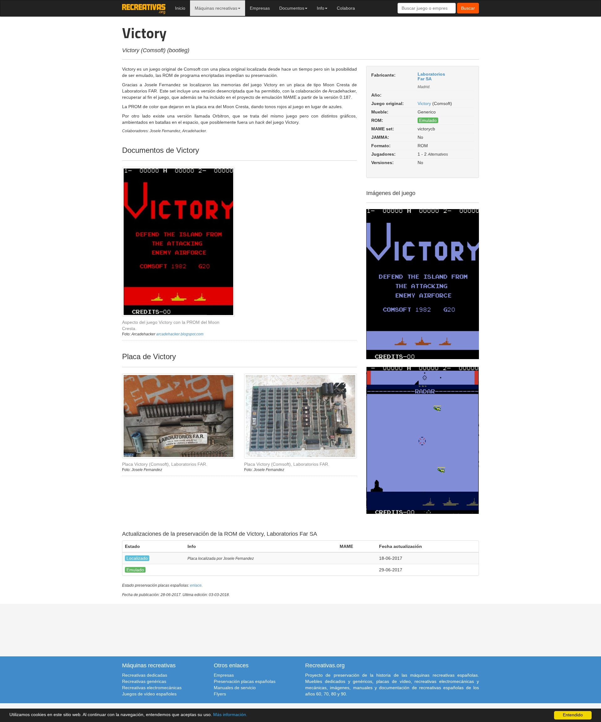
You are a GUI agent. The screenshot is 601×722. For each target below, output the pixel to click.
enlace (196, 585)
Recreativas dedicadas (144, 675)
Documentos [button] (291, 8)
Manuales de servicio (235, 687)
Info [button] (320, 8)
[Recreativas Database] (143, 8)
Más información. (230, 714)
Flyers (220, 693)
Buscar (468, 8)
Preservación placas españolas (244, 681)
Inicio (180, 8)
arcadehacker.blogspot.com (179, 334)
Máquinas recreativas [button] (216, 8)
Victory (424, 103)
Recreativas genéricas (144, 681)
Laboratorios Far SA (431, 76)
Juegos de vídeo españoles (149, 693)
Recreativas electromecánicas (152, 687)
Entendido (573, 715)
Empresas (260, 8)
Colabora (346, 8)
